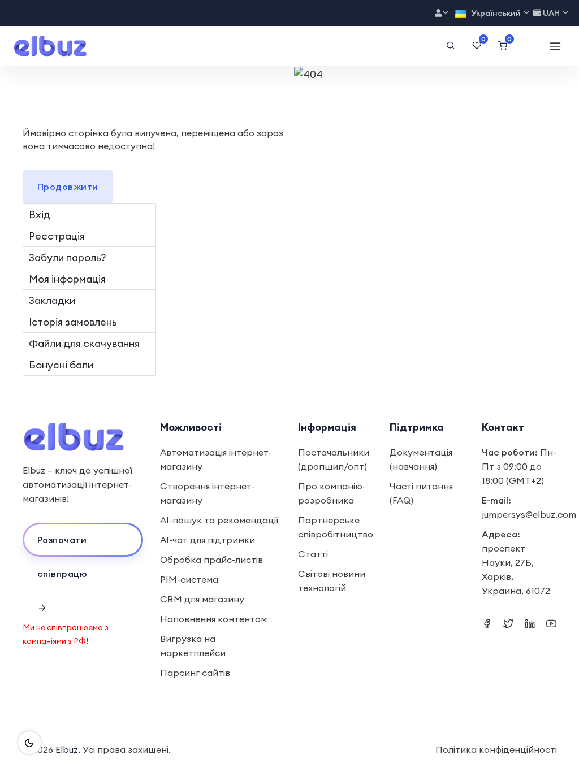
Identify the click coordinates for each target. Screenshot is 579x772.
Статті (313, 554)
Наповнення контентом (213, 618)
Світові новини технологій (331, 580)
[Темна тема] (29, 742)
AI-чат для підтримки (207, 539)
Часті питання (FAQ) (421, 493)
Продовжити (67, 186)
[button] (83, 540)
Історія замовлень (73, 321)
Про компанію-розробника (332, 493)
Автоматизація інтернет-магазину (215, 459)
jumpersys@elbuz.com (529, 514)
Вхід (39, 214)
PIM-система (189, 579)
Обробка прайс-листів (211, 559)
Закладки (52, 300)
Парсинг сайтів (195, 672)
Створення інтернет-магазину (207, 493)
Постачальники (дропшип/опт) (333, 459)
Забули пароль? (67, 257)
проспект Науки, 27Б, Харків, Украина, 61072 (516, 569)
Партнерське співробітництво (335, 527)
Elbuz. (67, 749)
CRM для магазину (202, 599)
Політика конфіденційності (496, 749)
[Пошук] (450, 45)
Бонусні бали (61, 364)
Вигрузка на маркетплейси (193, 645)
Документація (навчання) (421, 459)
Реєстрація (57, 235)
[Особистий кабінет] (442, 13)
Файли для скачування (84, 343)
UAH (551, 13)
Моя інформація (67, 278)
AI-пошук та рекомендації (219, 520)
